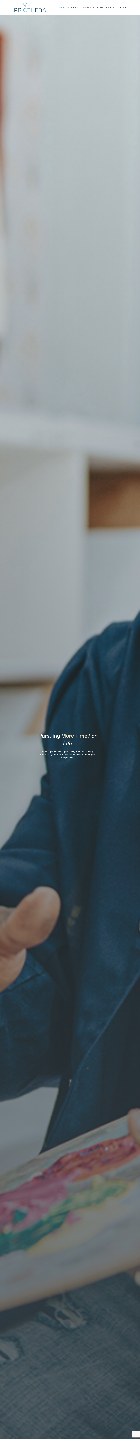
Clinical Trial (87, 7)
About (109, 7)
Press (100, 7)
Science (71, 7)
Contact (121, 7)
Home (62, 7)
